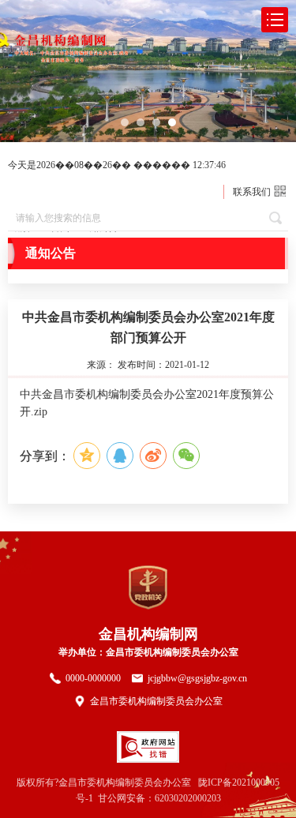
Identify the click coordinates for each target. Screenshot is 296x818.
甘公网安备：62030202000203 (159, 798)
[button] (125, 122)
